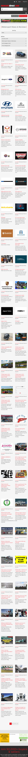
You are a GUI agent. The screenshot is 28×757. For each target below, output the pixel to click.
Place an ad (24, 16)
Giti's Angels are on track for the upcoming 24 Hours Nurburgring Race (20, 458)
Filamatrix (3, 243)
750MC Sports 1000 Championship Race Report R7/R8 (5, 376)
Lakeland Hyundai (5, 115)
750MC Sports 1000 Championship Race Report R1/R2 (5, 430)
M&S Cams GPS (4, 269)
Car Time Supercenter (20, 217)
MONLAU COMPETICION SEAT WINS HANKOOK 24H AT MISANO (7, 624)
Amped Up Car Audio (19, 295)
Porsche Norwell (5, 295)
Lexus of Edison (18, 115)
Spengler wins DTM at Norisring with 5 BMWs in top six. (21, 680)
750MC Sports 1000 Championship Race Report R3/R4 (5, 402)
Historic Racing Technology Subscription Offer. (6, 652)
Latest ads (15, 16)
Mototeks (3, 217)
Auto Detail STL (18, 191)
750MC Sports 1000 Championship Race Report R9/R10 (19, 348)
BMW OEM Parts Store (6, 191)
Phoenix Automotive (5, 139)
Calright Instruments (20, 269)
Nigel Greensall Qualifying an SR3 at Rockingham (5, 485)
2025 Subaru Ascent (19, 64)
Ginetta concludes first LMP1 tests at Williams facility (20, 709)
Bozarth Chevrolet (5, 165)
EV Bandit (17, 321)
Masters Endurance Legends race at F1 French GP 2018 (7, 543)
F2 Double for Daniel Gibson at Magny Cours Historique (20, 652)
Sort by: (14, 30)
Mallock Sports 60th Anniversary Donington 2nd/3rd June (6, 514)
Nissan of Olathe (19, 139)
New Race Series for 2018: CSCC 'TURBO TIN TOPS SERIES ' (21, 597)
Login (19, 1)
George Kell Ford (5, 89)
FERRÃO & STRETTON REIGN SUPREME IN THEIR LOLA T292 (7, 680)
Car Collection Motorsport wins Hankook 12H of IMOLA (7, 709)
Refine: (2, 36)
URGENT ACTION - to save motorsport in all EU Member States (6, 597)
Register (25, 1)
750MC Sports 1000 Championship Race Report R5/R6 (19, 376)
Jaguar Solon (4, 321)
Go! (25, 9)
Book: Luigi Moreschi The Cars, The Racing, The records (20, 486)
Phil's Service (18, 89)
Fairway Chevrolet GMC (20, 165)
